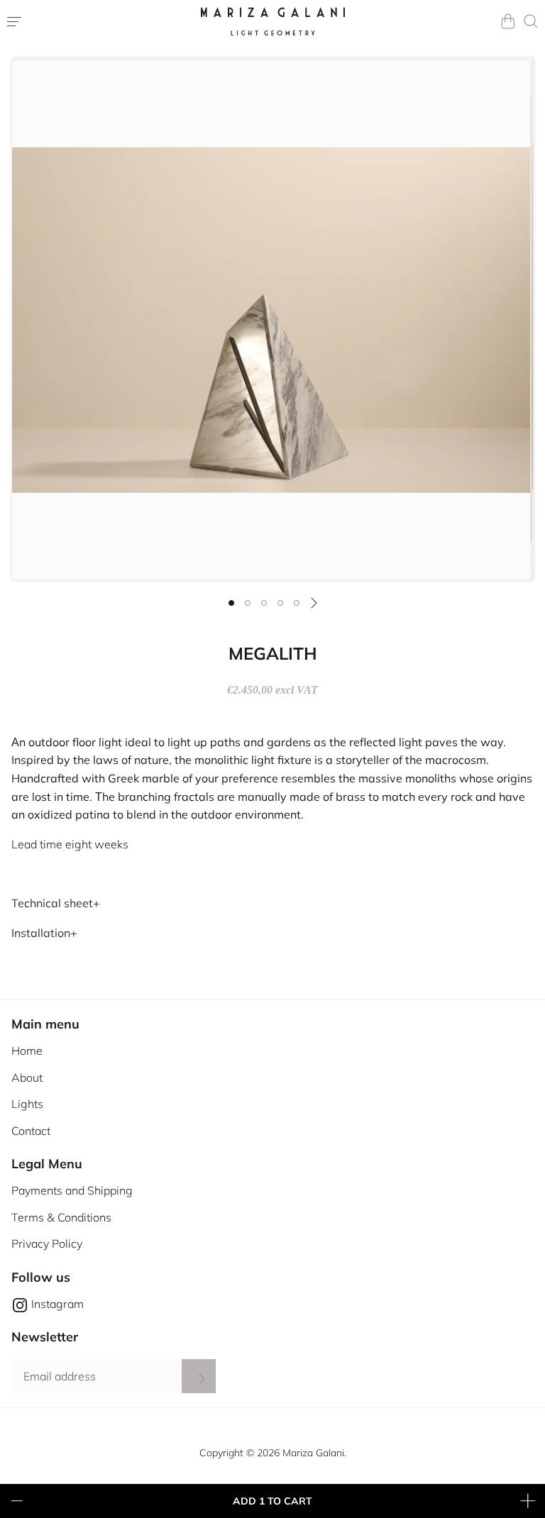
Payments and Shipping (72, 1190)
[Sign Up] (199, 1376)
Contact (30, 1131)
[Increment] (528, 1501)
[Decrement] (17, 1501)
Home (27, 1050)
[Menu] (73, 21)
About (27, 1077)
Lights (27, 1104)
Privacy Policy (46, 1243)
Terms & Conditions (61, 1217)
